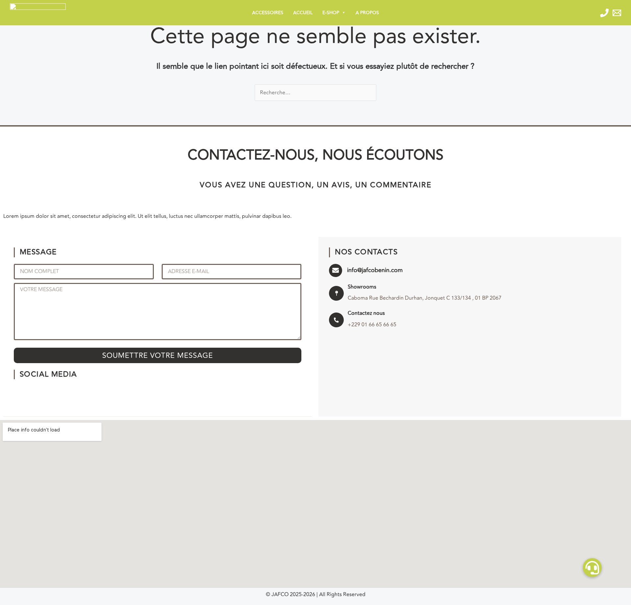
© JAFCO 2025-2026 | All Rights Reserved (315, 594)
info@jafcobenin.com (375, 270)
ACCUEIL (303, 12)
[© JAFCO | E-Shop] (38, 12)
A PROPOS (367, 12)
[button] (592, 567)
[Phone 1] (604, 13)
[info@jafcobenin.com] (335, 270)
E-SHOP (330, 12)
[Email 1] (617, 13)
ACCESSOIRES (267, 12)
